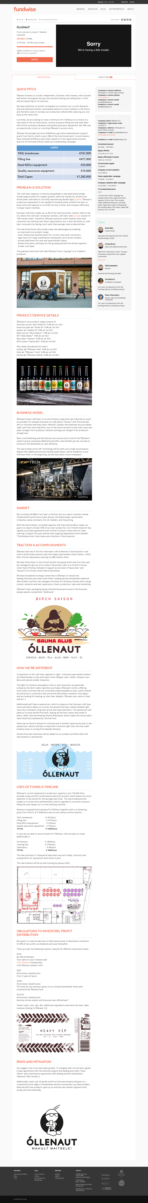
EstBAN (57, 1176)
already (77, 215)
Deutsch (111, 2)
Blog (103, 9)
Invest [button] (34, 59)
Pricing (36, 1176)
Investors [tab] (105, 77)
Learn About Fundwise (20, 1174)
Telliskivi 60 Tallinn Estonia (84, 1189)
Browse (81, 9)
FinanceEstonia (59, 1178)
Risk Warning (38, 1180)
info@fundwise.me (81, 1174)
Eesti (105, 2)
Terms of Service (39, 1174)
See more (101, 260)
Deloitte (57, 1174)
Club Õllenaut (23, 962)
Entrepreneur (116, 9)
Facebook (111, 135)
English (100, 2)
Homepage (102, 135)
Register (125, 2)
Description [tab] (43, 77)
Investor (92, 9)
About (130, 9)
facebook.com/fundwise (83, 1177)
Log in (132, 2)
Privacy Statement (39, 1178)
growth (77, 199)
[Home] (25, 9)
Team (15, 1178)
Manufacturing (32, 20)
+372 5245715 (103, 97)
